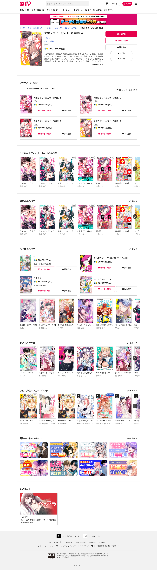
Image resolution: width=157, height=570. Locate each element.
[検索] (87, 3)
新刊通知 (122, 53)
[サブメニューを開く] (135, 3)
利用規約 (102, 542)
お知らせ (92, 542)
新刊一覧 (25, 10)
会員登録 (127, 4)
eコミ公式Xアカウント (69, 536)
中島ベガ (47, 38)
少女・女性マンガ (51, 41)
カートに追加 (123, 41)
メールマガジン (95, 536)
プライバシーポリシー (48, 546)
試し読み (122, 47)
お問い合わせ (80, 542)
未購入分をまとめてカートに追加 (42, 88)
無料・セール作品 (95, 10)
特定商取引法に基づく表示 (107, 546)
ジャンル (79, 10)
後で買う (122, 59)
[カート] (107, 3)
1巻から (122, 90)
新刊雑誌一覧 (39, 10)
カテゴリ (107, 10)
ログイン (115, 4)
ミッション (67, 10)
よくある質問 (67, 542)
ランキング (53, 10)
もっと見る (130, 201)
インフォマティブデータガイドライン (75, 546)
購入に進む (121, 34)
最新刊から (133, 90)
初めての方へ (54, 542)
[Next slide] (134, 168)
